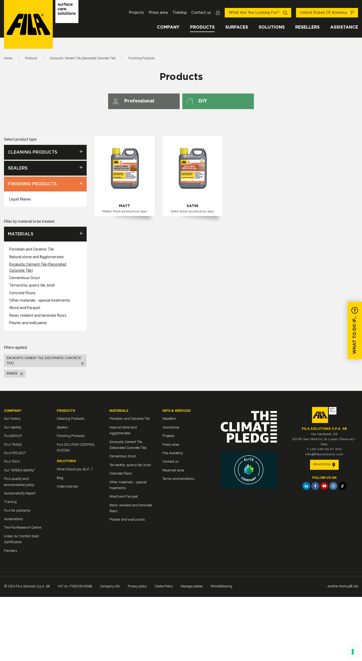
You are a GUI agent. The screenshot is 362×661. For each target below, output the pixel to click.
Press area (158, 13)
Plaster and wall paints (28, 323)
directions (322, 464)
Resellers (307, 27)
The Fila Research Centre (22, 527)
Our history (12, 419)
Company (168, 27)
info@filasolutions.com (324, 454)
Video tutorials (67, 486)
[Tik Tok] (342, 486)
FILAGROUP (13, 436)
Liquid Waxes (20, 199)
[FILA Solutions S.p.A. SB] (41, 24)
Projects (136, 13)
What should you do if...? (74, 469)
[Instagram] (333, 486)
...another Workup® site (341, 586)
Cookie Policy (164, 586)
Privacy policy (137, 586)
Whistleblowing (221, 586)
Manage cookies (192, 586)
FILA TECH (12, 461)
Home (8, 58)
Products (202, 27)
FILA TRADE (13, 444)
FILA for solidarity (17, 510)
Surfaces (236, 27)
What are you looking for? (254, 13)
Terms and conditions (178, 479)
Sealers (18, 168)
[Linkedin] (306, 486)
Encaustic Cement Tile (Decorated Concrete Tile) (83, 58)
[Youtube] (324, 486)
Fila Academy (172, 453)
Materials (20, 234)
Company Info (110, 586)
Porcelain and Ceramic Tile (31, 249)
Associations (13, 519)
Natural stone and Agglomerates (36, 257)
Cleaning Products (32, 152)
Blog (60, 478)
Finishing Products (32, 184)
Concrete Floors (22, 293)
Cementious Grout (24, 278)
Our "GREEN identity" (19, 470)
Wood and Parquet (24, 308)
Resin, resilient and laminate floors (38, 315)
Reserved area (173, 470)
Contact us (201, 13)
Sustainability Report (20, 493)
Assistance (344, 27)
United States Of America (324, 13)
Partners (10, 551)
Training (180, 13)
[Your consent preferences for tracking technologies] (353, 652)
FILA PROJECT (15, 453)
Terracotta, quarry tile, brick (32, 285)
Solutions (272, 27)
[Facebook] (315, 486)
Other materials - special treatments (39, 300)
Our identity (12, 427)
